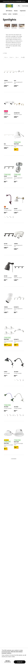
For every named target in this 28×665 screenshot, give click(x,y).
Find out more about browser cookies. (12, 652)
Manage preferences (8, 661)
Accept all (19, 662)
